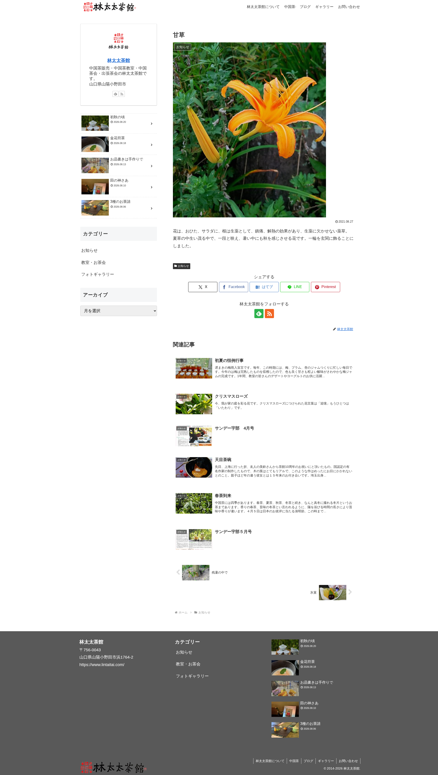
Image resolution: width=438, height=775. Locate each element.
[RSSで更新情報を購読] (269, 313)
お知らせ (183, 266)
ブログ (308, 761)
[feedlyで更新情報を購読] (258, 313)
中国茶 (294, 761)
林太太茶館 (118, 60)
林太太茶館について (270, 761)
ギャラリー (326, 761)
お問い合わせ (348, 761)
